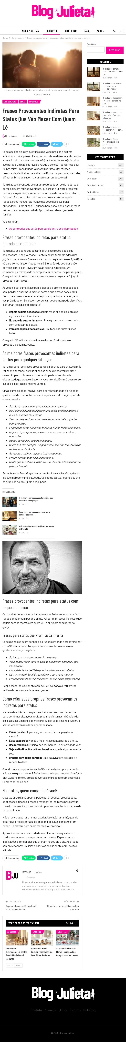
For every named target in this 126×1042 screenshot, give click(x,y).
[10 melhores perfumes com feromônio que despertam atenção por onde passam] (9, 502)
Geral (22, 101)
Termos (75, 1010)
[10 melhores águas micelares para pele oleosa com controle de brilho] (93, 142)
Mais (99, 31)
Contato (36, 1010)
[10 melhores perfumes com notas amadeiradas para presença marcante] (93, 72)
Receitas (91, 199)
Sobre (63, 1010)
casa (86, 31)
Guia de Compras (95, 185)
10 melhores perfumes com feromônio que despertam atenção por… (36, 499)
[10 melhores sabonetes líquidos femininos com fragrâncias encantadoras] (93, 130)
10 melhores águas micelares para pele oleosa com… (111, 142)
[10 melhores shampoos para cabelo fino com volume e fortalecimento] (93, 115)
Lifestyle (51, 31)
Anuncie (50, 1010)
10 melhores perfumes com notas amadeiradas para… (113, 71)
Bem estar (70, 31)
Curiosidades (10, 101)
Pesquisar (91, 44)
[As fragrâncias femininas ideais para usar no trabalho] (9, 530)
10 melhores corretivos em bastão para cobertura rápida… (112, 86)
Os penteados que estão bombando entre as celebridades (43, 228)
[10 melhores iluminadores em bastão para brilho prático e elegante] (17, 937)
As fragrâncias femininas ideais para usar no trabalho (36, 527)
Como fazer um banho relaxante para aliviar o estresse (34, 513)
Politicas (89, 1010)
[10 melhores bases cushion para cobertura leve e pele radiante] (42, 937)
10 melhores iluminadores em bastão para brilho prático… (113, 100)
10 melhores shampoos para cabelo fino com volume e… (112, 115)
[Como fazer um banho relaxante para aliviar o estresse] (9, 516)
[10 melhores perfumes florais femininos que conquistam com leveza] (67, 937)
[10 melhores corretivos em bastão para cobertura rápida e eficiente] (93, 86)
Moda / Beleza (30, 31)
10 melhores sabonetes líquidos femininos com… (113, 128)
